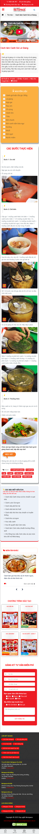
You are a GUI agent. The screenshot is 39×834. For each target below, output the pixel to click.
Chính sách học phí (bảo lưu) (11, 752)
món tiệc (7, 477)
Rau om (9, 106)
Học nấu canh (10, 522)
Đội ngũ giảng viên (22, 739)
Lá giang (9, 99)
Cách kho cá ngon (12, 518)
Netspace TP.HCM (8, 806)
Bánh (16, 696)
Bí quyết (11, 698)
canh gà (30, 470)
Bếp (9, 696)
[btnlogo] (19, 9)
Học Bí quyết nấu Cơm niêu (15, 525)
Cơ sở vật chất (7, 744)
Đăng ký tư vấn (28, 4)
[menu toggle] (4, 10)
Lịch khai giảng (25, 2)
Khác (19, 698)
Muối (8, 130)
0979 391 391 (10, 778)
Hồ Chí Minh (12, 705)
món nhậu (17, 477)
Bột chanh (10, 120)
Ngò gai (9, 102)
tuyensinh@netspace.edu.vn (26, 821)
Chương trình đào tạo (13, 4)
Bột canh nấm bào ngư (15, 123)
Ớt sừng (9, 109)
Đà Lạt (22, 705)
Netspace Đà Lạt (20, 811)
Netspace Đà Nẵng (8, 811)
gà (4, 473)
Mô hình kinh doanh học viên (11, 748)
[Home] (3, 15)
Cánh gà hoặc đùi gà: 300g (16, 95)
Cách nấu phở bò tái (12, 506)
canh (10, 473)
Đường (9, 127)
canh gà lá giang (18, 470)
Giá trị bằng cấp (18, 744)
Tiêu (8, 116)
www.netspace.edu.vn (10, 821)
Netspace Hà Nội (20, 806)
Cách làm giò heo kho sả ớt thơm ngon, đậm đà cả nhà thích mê (18, 577)
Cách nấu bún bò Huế (13, 509)
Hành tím (10, 113)
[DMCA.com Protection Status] (19, 826)
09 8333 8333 (10, 768)
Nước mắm (10, 137)
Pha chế (24, 696)
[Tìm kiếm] (35, 10)
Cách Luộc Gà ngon (12, 503)
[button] (16, 589)
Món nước (27, 477)
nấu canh (19, 473)
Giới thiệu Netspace (8, 739)
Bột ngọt (9, 134)
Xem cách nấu (28, 584)
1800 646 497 (12, 2)
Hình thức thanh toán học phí (11, 757)
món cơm (29, 473)
